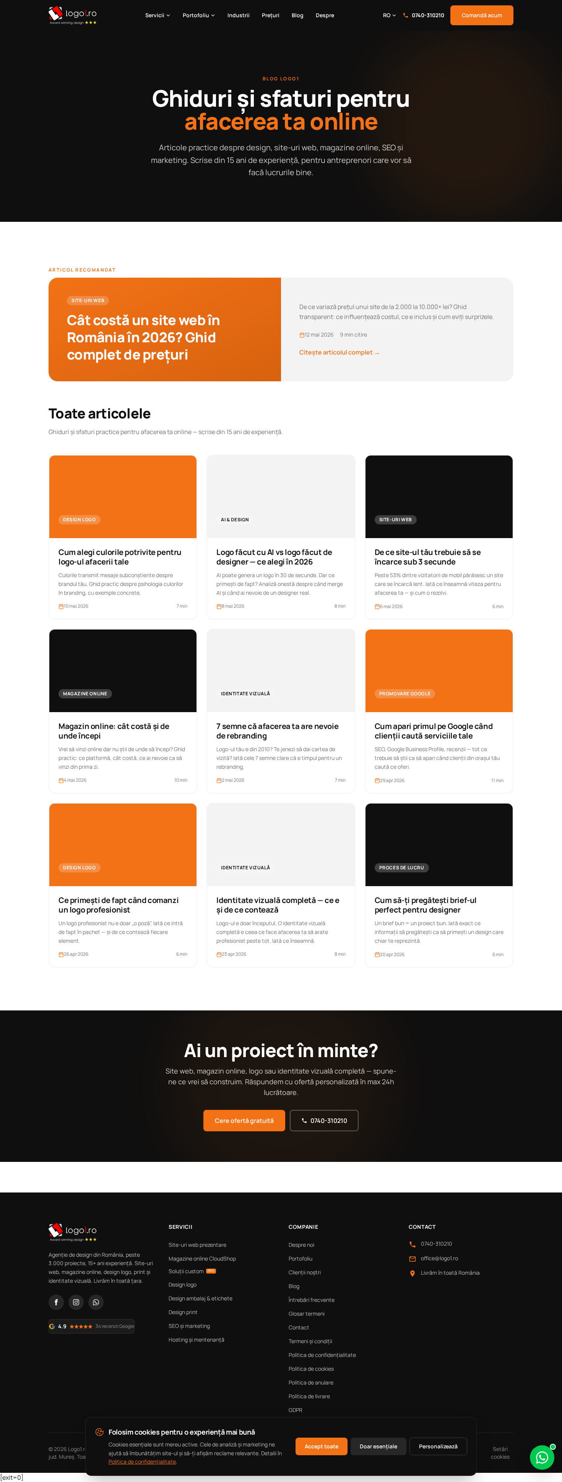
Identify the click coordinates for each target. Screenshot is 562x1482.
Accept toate (321, 1446)
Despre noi (301, 1244)
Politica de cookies (311, 1368)
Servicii (154, 15)
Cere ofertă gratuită (244, 1120)
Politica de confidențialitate (322, 1354)
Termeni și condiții (310, 1341)
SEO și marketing (189, 1325)
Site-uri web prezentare (197, 1244)
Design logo (183, 1284)
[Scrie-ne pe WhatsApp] (542, 1457)
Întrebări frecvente (312, 1299)
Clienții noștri (305, 1272)
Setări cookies (500, 1452)
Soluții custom (191, 1271)
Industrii (238, 15)
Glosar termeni (307, 1313)
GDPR (295, 1410)
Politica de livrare (309, 1396)
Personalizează (438, 1446)
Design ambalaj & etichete (200, 1298)
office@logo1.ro (439, 1258)
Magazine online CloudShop (202, 1258)
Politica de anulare (311, 1382)
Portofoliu (196, 15)
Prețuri (270, 15)
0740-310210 (428, 15)
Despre (325, 15)
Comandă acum (482, 15)
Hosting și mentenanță (196, 1339)
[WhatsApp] (96, 1302)
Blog (298, 15)
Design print (183, 1312)
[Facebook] (56, 1302)
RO (386, 15)
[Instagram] (76, 1302)
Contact (299, 1327)
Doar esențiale (378, 1446)
